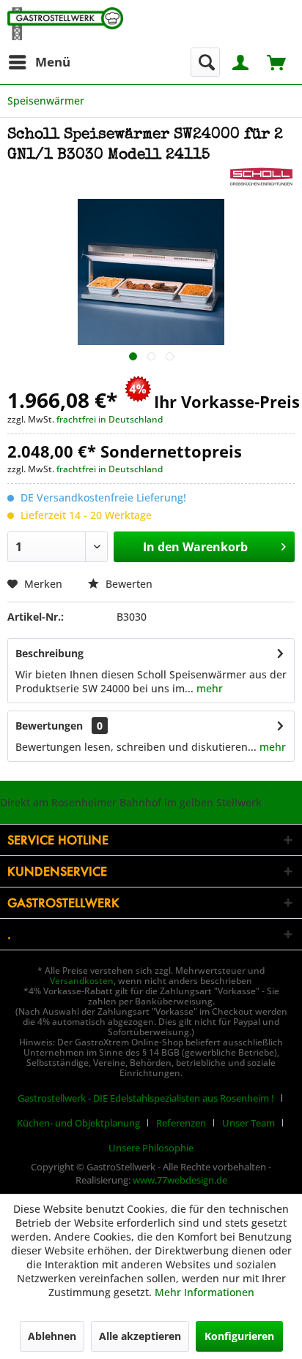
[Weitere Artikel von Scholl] (261, 179)
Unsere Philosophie (151, 1147)
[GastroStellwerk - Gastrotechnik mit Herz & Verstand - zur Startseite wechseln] (65, 23)
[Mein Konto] (241, 61)
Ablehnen (52, 1336)
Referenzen (181, 1122)
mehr (208, 688)
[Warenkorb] (277, 61)
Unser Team (248, 1122)
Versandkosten (82, 980)
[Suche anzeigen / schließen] (205, 62)
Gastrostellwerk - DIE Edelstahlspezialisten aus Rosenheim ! (146, 1098)
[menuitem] (39, 62)
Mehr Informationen (204, 1292)
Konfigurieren (239, 1336)
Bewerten (127, 584)
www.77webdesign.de (180, 1179)
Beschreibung (49, 653)
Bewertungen (49, 726)
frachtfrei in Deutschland (109, 419)
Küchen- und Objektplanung (78, 1122)
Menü (52, 61)
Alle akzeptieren (140, 1336)
